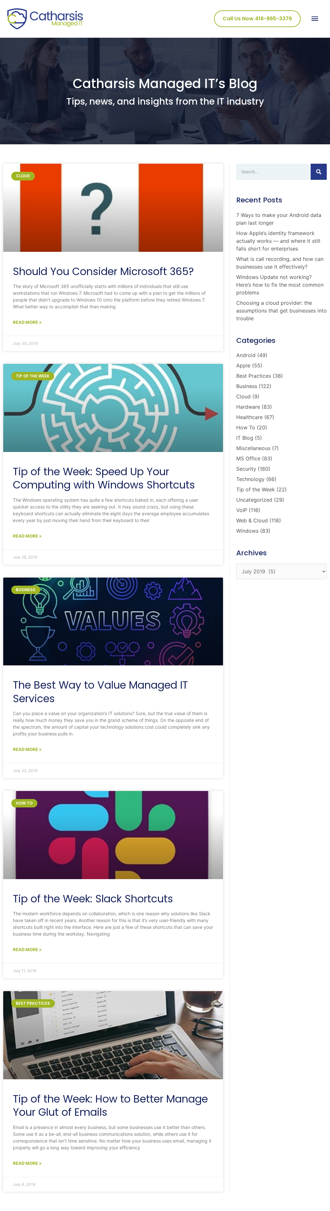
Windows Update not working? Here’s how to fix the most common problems (280, 285)
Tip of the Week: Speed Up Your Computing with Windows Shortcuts (104, 478)
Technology (250, 479)
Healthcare (249, 417)
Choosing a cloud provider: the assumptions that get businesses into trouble (281, 311)
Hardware (248, 407)
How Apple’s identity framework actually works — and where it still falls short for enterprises (278, 241)
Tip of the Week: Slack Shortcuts (93, 898)
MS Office (248, 458)
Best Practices (253, 376)
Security (246, 469)
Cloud (243, 396)
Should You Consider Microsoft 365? (103, 271)
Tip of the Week (255, 489)
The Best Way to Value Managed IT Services (100, 692)
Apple (243, 365)
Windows (247, 531)
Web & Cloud (252, 520)
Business (246, 386)
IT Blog (244, 438)
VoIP (241, 510)
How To (245, 427)
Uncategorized (254, 500)
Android (246, 355)
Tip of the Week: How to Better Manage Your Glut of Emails (110, 1106)
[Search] (319, 172)
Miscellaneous (253, 448)
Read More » (27, 322)
